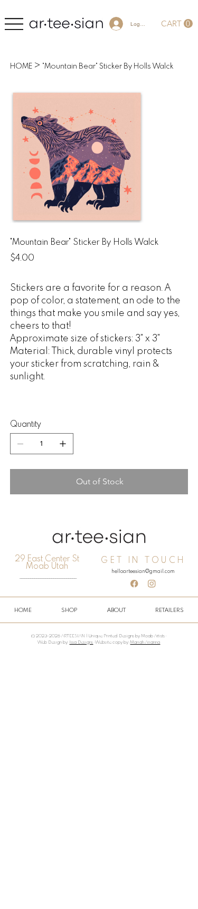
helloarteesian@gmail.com (143, 571)
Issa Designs (81, 642)
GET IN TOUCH (143, 559)
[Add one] (62, 443)
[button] (177, 23)
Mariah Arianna (145, 642)
